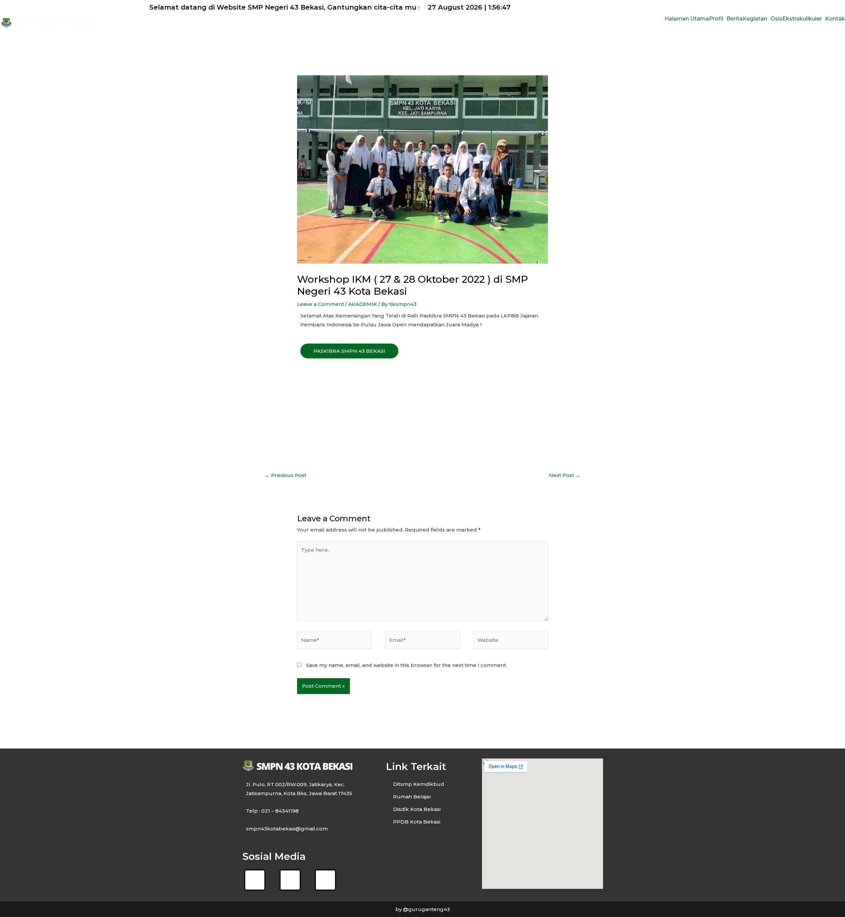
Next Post (564, 475)
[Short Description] (303, 363)
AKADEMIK (362, 304)
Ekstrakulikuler (802, 18)
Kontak (835, 18)
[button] (718, 18)
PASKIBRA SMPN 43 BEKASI (349, 351)
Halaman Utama (686, 18)
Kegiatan (755, 18)
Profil (716, 18)
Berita (735, 18)
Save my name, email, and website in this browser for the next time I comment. (406, 665)
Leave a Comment (320, 304)
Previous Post (285, 475)
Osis (776, 18)
